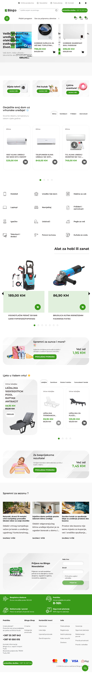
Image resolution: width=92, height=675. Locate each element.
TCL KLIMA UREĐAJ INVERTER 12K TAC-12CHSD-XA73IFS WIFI (74, 156)
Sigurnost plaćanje (82, 630)
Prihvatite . (71, 577)
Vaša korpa (43, 626)
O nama (27, 626)
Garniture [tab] (53, 382)
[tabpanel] (46, 153)
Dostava (63, 642)
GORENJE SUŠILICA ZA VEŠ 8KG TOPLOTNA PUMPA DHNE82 (44, 44)
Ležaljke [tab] (44, 382)
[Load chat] (85, 668)
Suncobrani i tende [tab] (81, 382)
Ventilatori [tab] (63, 114)
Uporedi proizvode (45, 634)
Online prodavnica (27, 3)
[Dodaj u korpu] (54, 52)
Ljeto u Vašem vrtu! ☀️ (17, 375)
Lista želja (42, 630)
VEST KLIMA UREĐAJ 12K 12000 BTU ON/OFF (16, 156)
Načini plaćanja (65, 634)
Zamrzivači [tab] (83, 114)
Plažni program (25, 18)
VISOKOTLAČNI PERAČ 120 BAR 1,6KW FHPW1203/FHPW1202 (22, 317)
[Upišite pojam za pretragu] (56, 10)
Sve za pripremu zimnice (45, 18)
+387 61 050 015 (11, 639)
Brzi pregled (51, 57)
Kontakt (71, 3)
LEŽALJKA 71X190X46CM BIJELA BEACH (49, 414)
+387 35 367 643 (74, 10)
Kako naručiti (65, 638)
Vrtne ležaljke (48, 391)
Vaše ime (65, 559)
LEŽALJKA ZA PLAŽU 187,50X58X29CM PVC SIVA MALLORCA (76, 414)
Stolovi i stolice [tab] (65, 382)
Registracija (64, 630)
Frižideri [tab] (73, 114)
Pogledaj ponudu (45, 357)
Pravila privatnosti (82, 640)
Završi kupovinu (44, 638)
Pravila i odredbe (81, 644)
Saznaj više (9, 538)
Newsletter (43, 3)
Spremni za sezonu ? (16, 493)
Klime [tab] (54, 114)
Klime (8, 129)
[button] (86, 18)
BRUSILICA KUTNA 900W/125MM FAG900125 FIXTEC (68, 317)
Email (64, 568)
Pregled (10, 414)
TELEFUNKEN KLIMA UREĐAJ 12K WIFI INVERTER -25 (44, 156)
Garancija (78, 626)
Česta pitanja (57, 3)
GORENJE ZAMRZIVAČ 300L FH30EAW (72, 44)
